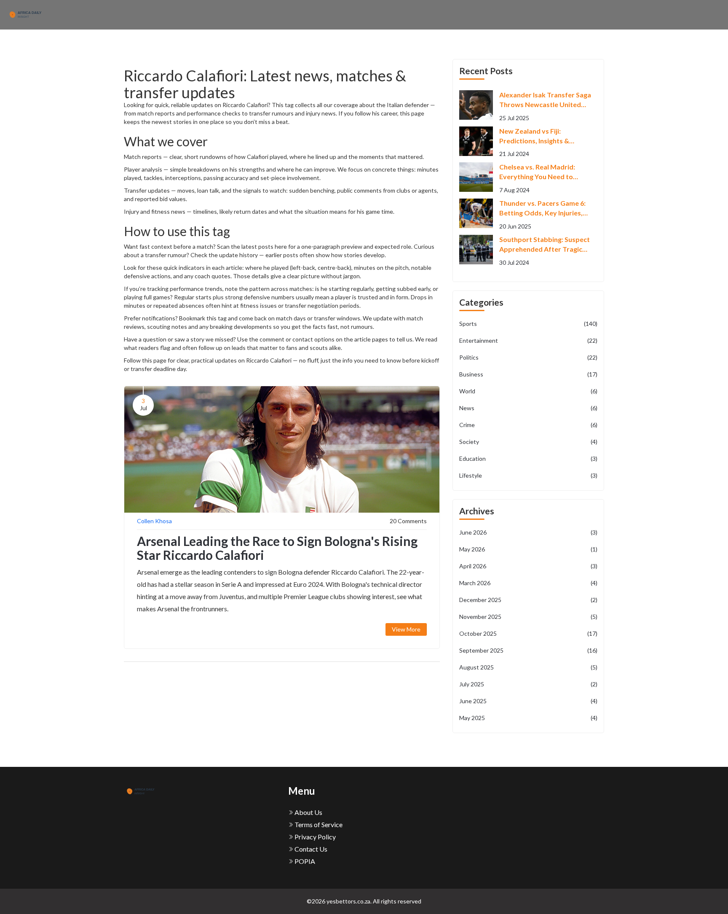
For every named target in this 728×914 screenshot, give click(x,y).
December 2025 (528, 599)
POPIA (304, 861)
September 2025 (528, 650)
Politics (528, 357)
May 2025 (528, 717)
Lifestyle (528, 475)
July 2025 (528, 684)
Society (528, 441)
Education (528, 458)
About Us (307, 812)
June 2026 (528, 532)
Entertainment (528, 340)
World (528, 391)
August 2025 (528, 667)
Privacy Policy (314, 837)
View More (406, 629)
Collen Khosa (154, 520)
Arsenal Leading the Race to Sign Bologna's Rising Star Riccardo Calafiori (277, 547)
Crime (528, 424)
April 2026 (528, 566)
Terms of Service (318, 824)
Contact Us (310, 849)
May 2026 (528, 549)
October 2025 (528, 633)
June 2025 (528, 700)
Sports (528, 323)
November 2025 (528, 616)
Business (528, 374)
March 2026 (528, 582)
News (528, 407)
